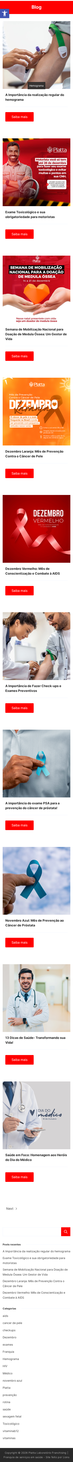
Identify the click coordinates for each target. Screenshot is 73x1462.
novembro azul (12, 1380)
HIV (5, 1366)
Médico (7, 1373)
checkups (9, 1330)
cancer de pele (12, 1323)
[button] (4, 13)
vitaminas (9, 1438)
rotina (6, 1402)
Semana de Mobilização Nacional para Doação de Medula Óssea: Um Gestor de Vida (36, 334)
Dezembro (9, 1337)
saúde (7, 1409)
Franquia (8, 1351)
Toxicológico (11, 1423)
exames (8, 1344)
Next (10, 1208)
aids (5, 1316)
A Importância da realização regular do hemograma (36, 1251)
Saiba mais (19, 117)
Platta (6, 1387)
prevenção (10, 1395)
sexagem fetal (12, 1416)
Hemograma (11, 1359)
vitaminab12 (11, 1431)
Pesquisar (65, 1231)
